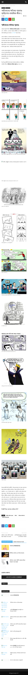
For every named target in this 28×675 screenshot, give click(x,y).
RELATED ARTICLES (7, 541)
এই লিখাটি (14, 32)
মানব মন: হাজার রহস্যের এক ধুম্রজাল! (16, 660)
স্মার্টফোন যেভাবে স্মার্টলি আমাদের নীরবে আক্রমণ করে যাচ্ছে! (7, 535)
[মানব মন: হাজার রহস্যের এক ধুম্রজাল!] (5, 661)
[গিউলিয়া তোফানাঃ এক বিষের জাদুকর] (5, 554)
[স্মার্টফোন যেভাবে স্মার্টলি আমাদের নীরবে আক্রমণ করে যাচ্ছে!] (5, 561)
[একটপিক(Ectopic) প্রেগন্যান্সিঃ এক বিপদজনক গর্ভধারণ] (5, 611)
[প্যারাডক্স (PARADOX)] (5, 547)
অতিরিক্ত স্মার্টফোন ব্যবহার (9, 515)
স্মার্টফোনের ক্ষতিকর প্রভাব (5, 517)
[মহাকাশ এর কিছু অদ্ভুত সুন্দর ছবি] (5, 633)
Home (2, 5)
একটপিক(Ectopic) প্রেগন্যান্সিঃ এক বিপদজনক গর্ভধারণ (20, 535)
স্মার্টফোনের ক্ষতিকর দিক (22, 515)
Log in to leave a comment (14, 577)
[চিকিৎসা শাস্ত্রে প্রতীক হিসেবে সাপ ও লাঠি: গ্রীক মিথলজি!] (5, 640)
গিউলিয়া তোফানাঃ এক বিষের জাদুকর (17, 553)
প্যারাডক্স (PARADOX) (15, 545)
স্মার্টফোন (16, 515)
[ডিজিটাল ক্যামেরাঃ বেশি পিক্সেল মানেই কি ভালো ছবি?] (5, 654)
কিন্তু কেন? (7, 5)
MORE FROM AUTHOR (19, 541)
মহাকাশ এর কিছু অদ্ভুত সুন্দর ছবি (15, 631)
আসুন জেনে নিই (12, 5)
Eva (3, 15)
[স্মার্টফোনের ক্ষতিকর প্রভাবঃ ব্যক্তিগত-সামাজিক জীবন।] (5, 618)
